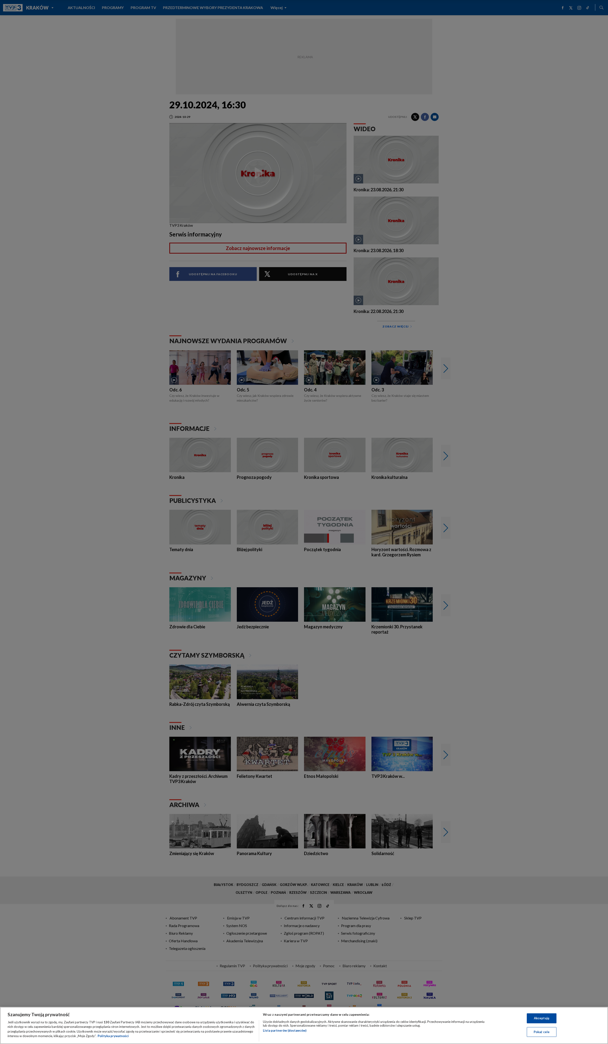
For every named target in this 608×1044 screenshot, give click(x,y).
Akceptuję (541, 1018)
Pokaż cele (542, 1032)
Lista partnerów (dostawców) (284, 1030)
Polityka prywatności (113, 1036)
